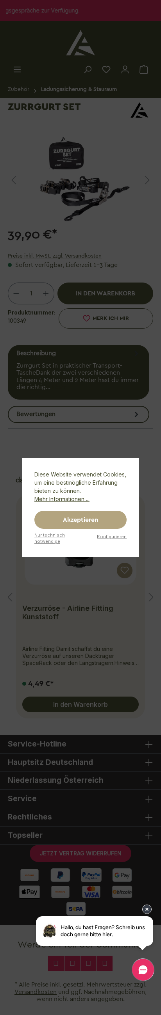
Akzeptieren (80, 520)
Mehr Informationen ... (61, 499)
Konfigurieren (112, 536)
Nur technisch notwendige (49, 538)
